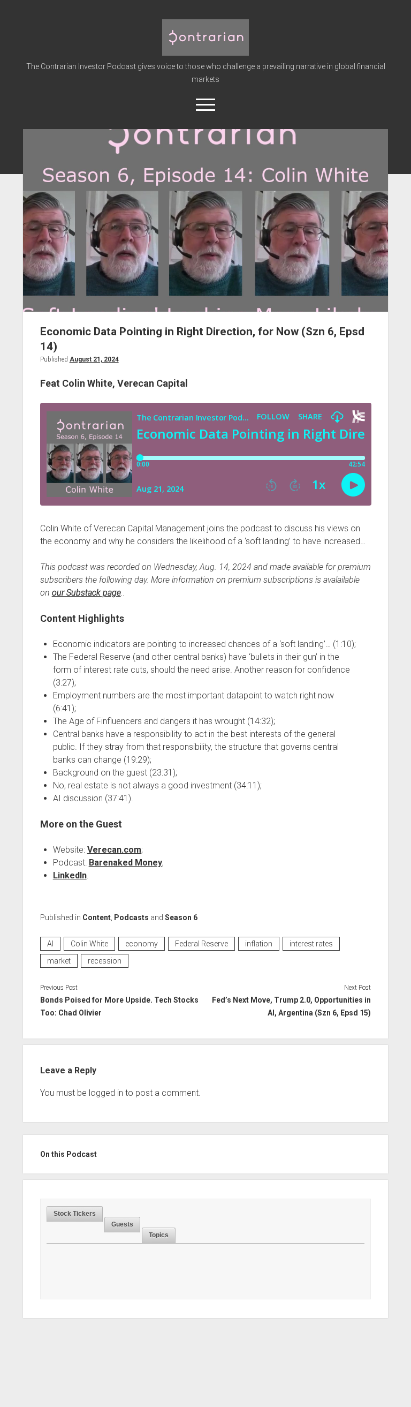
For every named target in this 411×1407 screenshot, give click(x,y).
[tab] (75, 1214)
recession (104, 961)
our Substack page (86, 593)
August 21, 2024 (94, 359)
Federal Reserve (201, 943)
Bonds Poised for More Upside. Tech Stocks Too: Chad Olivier (119, 1006)
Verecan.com (114, 850)
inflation (258, 943)
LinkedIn (70, 875)
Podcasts (131, 917)
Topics (159, 1235)
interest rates (311, 943)
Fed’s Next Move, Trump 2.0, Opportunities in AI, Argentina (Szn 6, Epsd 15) (291, 1006)
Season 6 (181, 917)
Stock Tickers (75, 1213)
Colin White (89, 943)
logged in (106, 1093)
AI (50, 943)
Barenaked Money (125, 862)
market (59, 961)
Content (96, 917)
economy (141, 943)
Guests (122, 1224)
